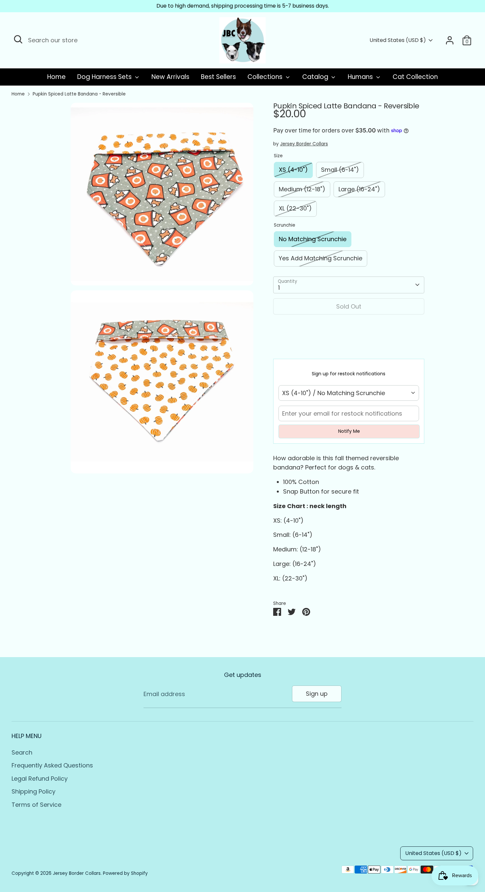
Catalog (316, 76)
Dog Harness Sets (105, 76)
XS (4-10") (293, 170)
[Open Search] (18, 39)
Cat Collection (415, 76)
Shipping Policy (33, 791)
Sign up (317, 693)
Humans (361, 76)
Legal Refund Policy (40, 778)
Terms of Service (36, 804)
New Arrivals (170, 76)
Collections (265, 76)
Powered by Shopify (125, 873)
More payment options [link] (348, 344)
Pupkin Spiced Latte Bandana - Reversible (79, 94)
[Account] (449, 40)
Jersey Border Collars (304, 144)
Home (56, 76)
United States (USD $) (398, 40)
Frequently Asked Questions (52, 765)
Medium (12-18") (302, 189)
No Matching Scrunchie (312, 239)
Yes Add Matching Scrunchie (320, 258)
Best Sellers (218, 76)
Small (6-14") (340, 170)
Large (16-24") (359, 189)
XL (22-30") (295, 208)
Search (22, 752)
